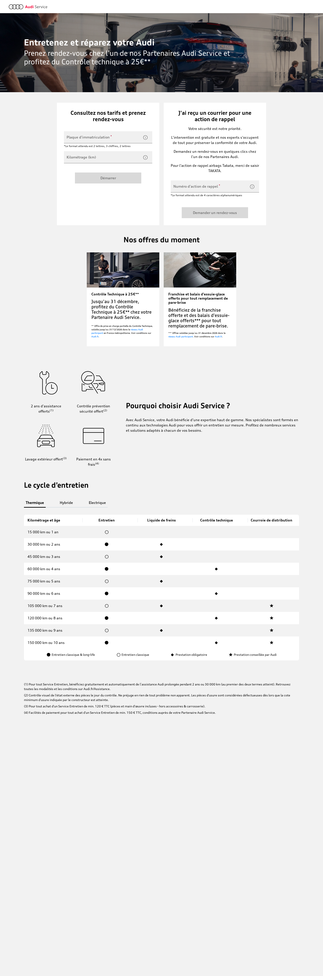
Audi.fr (94, 336)
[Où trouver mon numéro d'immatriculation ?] (145, 137)
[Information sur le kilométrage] (145, 157)
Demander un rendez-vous (215, 212)
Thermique (35, 502)
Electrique (97, 502)
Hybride (66, 502)
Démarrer (108, 178)
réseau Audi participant (180, 336)
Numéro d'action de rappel (196, 186)
